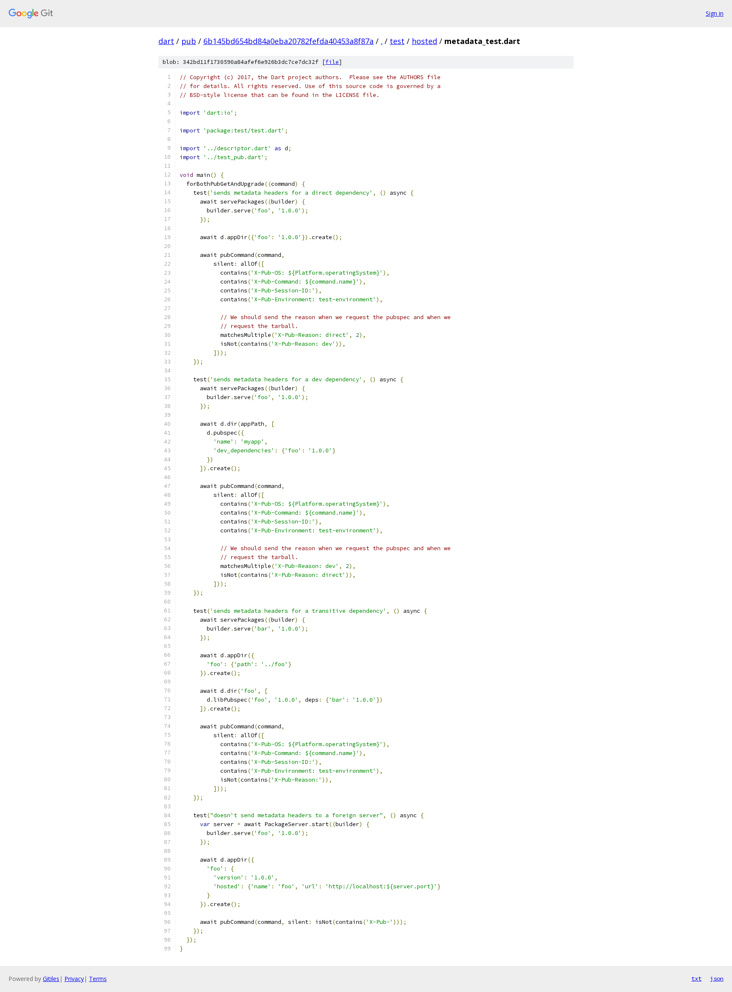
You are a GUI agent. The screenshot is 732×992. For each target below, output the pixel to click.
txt (696, 978)
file (332, 62)
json (717, 978)
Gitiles (51, 979)
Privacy (74, 979)
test (397, 41)
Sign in (715, 13)
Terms (98, 979)
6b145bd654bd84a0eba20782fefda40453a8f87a (288, 41)
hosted (424, 41)
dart (166, 41)
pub (188, 41)
